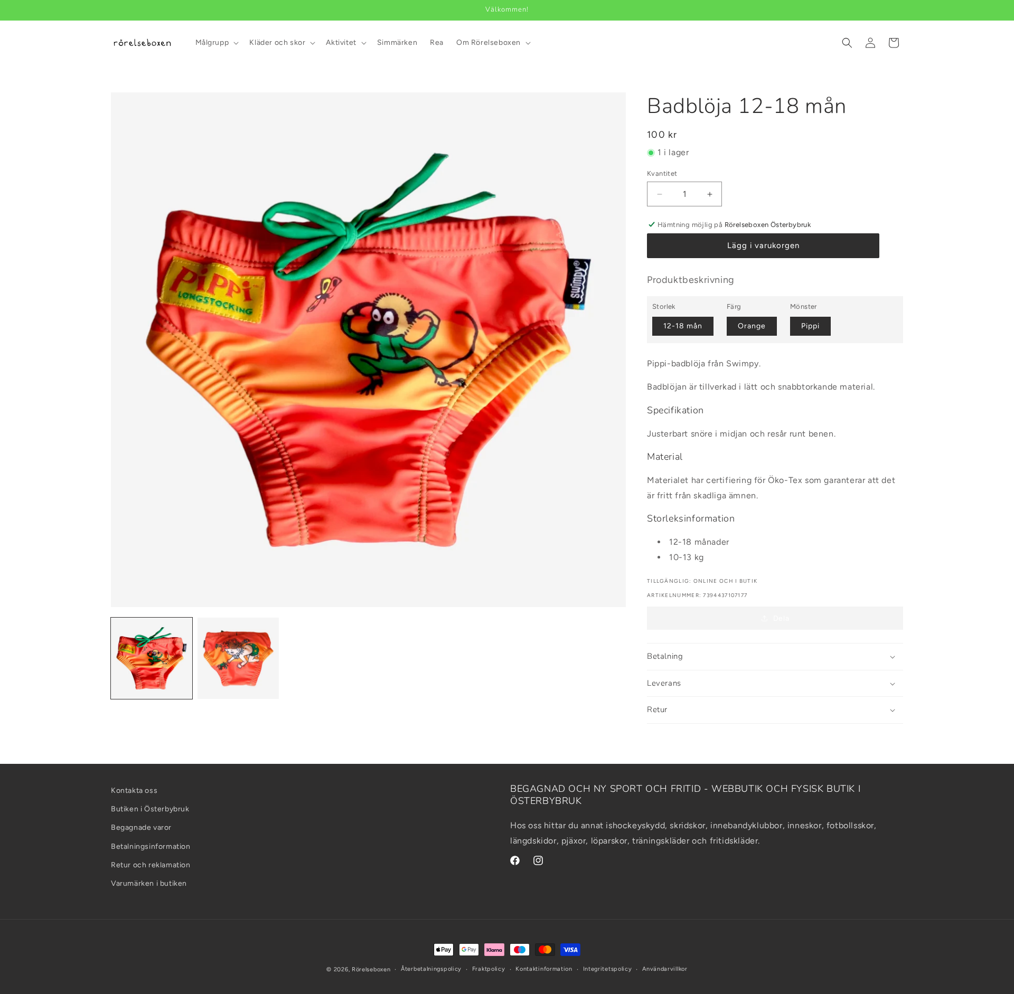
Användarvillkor (665, 968)
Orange (752, 325)
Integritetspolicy (607, 968)
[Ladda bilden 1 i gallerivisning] (151, 658)
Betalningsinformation (151, 846)
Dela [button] (781, 618)
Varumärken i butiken (149, 883)
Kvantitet (662, 173)
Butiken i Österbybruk (150, 808)
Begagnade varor (141, 827)
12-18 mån (682, 325)
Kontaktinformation (543, 968)
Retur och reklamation (151, 864)
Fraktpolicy (488, 968)
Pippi (810, 325)
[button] (216, 43)
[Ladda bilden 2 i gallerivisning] (238, 658)
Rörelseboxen (371, 969)
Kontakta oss (134, 790)
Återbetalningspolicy (431, 968)
